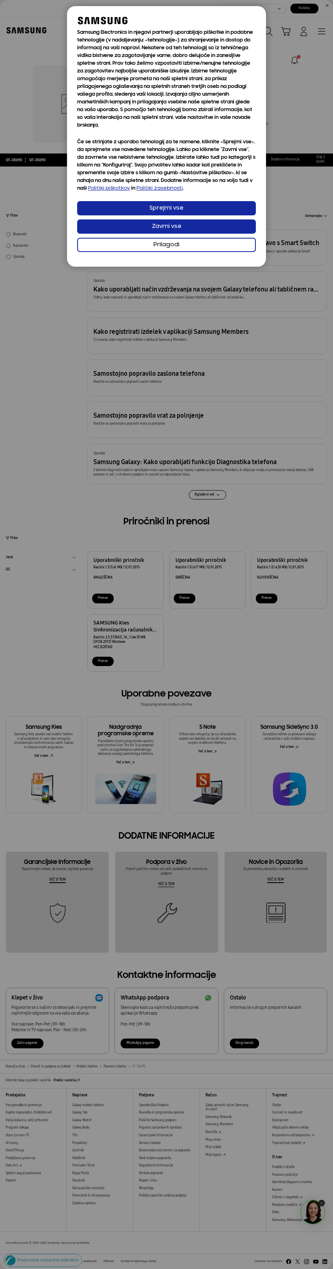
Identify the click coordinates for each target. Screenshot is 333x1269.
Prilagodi (166, 245)
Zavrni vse (167, 227)
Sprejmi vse (166, 208)
